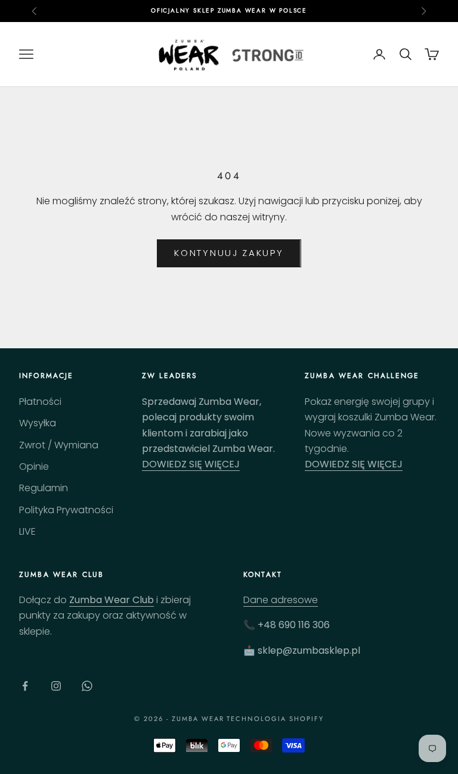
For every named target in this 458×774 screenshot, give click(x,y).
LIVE (27, 531)
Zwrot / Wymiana (58, 445)
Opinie (34, 466)
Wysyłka (37, 423)
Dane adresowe (280, 600)
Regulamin (43, 488)
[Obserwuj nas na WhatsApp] (87, 686)
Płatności (40, 401)
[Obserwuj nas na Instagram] (56, 686)
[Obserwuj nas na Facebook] (25, 686)
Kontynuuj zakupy (228, 252)
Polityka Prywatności (66, 510)
